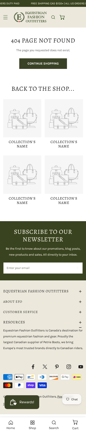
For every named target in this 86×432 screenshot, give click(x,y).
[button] (62, 17)
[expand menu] (5, 17)
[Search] (53, 17)
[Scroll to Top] (78, 408)
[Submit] (77, 268)
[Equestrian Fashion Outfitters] (30, 17)
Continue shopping (43, 63)
